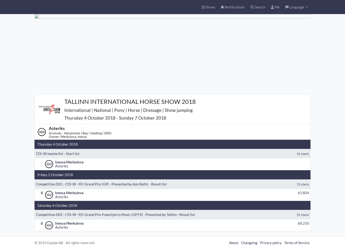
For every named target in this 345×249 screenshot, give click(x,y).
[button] (296, 7)
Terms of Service (297, 243)
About (233, 243)
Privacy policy (271, 243)
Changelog (249, 243)
